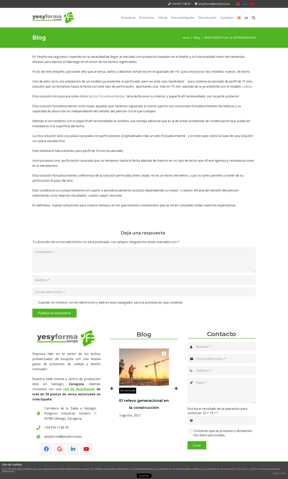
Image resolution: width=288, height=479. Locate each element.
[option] (144, 383)
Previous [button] (112, 388)
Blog (144, 334)
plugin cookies (279, 473)
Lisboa (247, 86)
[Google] (238, 3)
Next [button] (176, 388)
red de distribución (79, 389)
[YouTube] (252, 3)
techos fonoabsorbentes (107, 96)
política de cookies (239, 469)
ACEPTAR (144, 476)
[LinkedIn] (245, 3)
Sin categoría (127, 390)
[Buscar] (253, 17)
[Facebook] (46, 449)
